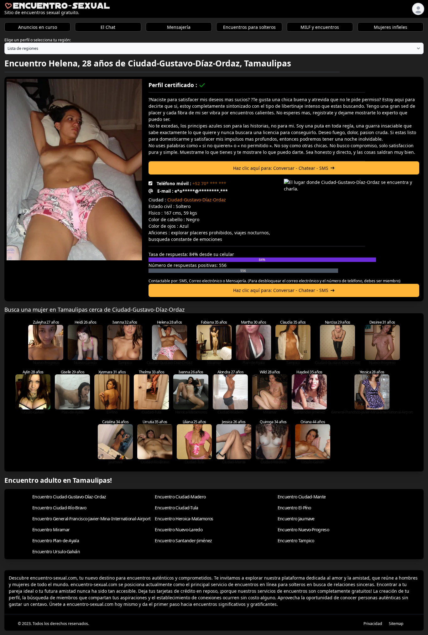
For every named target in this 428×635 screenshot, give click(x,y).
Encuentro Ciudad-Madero (180, 497)
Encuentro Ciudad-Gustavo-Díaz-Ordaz (69, 497)
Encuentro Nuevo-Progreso (303, 530)
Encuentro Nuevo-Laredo (178, 530)
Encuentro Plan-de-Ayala (55, 541)
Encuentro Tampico (296, 541)
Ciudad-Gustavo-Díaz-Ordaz (196, 200)
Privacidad (372, 623)
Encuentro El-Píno (294, 508)
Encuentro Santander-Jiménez (183, 541)
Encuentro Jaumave (296, 519)
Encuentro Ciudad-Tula (176, 508)
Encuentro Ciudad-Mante (302, 497)
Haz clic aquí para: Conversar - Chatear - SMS (280, 168)
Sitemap (396, 623)
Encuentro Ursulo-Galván (56, 551)
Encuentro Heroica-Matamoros (184, 519)
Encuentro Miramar (51, 530)
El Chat (108, 27)
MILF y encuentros (319, 27)
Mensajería (179, 27)
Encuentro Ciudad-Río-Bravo (59, 508)
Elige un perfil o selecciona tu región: (37, 40)
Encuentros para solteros (249, 27)
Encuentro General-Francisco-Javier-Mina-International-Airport (91, 519)
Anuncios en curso (37, 27)
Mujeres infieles (390, 27)
